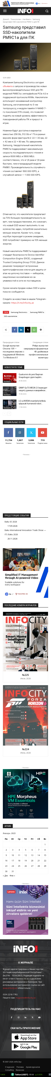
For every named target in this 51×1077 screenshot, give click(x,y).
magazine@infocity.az (26, 997)
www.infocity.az (10, 988)
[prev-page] (4, 414)
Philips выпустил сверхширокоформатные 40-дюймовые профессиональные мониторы (36, 351)
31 (13, 871)
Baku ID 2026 (11, 521)
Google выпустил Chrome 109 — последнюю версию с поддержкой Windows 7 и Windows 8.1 (13, 351)
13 (32, 855)
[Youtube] (39, 1017)
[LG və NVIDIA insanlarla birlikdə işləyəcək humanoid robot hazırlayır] (9, 404)
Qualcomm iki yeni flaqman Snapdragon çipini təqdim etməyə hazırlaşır (31, 377)
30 (6, 871)
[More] (41, 330)
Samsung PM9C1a (37, 312)
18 (19, 860)
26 (26, 866)
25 (19, 866)
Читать (19, 429)
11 (19, 855)
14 (39, 855)
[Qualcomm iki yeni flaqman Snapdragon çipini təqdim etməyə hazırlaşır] (9, 378)
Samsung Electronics (19, 312)
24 (13, 866)
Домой (6, 19)
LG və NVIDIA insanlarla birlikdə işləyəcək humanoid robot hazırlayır (32, 404)
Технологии (16, 19)
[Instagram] (18, 1017)
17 (13, 860)
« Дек (5, 875)
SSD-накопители (10, 316)
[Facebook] (14, 330)
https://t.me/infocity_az (22, 302)
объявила (8, 86)
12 (26, 855)
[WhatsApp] (34, 330)
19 (26, 860)
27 (32, 866)
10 (13, 855)
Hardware (27, 19)
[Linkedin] (21, 330)
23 (6, 866)
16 (6, 860)
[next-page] (9, 414)
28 (39, 866)
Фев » (12, 875)
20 (32, 860)
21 (39, 860)
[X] (27, 330)
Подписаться (43, 429)
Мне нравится (8, 430)
